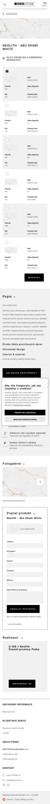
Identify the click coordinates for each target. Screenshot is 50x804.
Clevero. (10, 799)
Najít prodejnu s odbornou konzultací (24, 58)
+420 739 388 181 (13, 775)
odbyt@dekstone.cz (14, 780)
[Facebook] (4, 785)
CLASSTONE (11, 13)
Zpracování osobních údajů (13, 728)
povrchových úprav (31, 344)
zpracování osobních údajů (30, 616)
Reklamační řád (9, 712)
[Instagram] (8, 785)
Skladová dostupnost (21, 373)
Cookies (6, 733)
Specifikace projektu (17, 590)
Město (10, 580)
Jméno (10, 541)
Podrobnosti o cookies (22, 405)
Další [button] (40, 482)
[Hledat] (5, 4)
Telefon (10, 570)
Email (9, 561)
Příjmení (11, 551)
